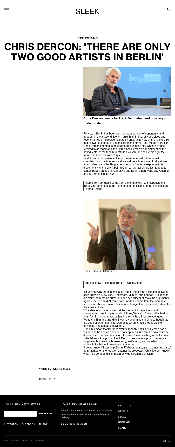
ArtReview (140, 139)
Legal (122, 417)
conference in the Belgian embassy (110, 164)
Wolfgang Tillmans (94, 319)
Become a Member (74, 424)
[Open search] (168, 9)
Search (123, 428)
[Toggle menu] (6, 8)
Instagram (11, 424)
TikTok (43, 424)
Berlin (99, 133)
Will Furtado (61, 369)
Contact (124, 422)
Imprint (123, 411)
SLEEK (87, 11)
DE (169, 441)
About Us (124, 406)
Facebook (28, 424)
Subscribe (46, 414)
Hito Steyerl (119, 319)
